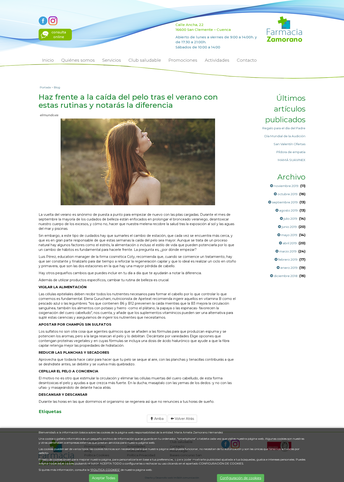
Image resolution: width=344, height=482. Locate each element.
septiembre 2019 (284, 202)
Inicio (48, 60)
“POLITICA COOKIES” (105, 469)
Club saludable (144, 60)
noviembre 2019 (285, 186)
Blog (57, 87)
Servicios (111, 60)
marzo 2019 (287, 251)
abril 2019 (289, 243)
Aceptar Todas (103, 478)
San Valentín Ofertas (289, 144)
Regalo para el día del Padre (283, 128)
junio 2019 (289, 227)
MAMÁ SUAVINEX (291, 160)
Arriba (158, 419)
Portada (45, 87)
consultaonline (58, 34)
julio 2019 (290, 218)
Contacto (247, 60)
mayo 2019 (288, 235)
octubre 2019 (287, 194)
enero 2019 (288, 268)
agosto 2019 (288, 210)
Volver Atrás (184, 419)
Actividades (217, 60)
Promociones (182, 60)
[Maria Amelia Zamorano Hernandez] (284, 29)
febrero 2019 (287, 259)
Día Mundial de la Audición (284, 136)
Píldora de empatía (290, 152)
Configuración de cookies (240, 478)
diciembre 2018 (285, 276)
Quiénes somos (78, 60)
